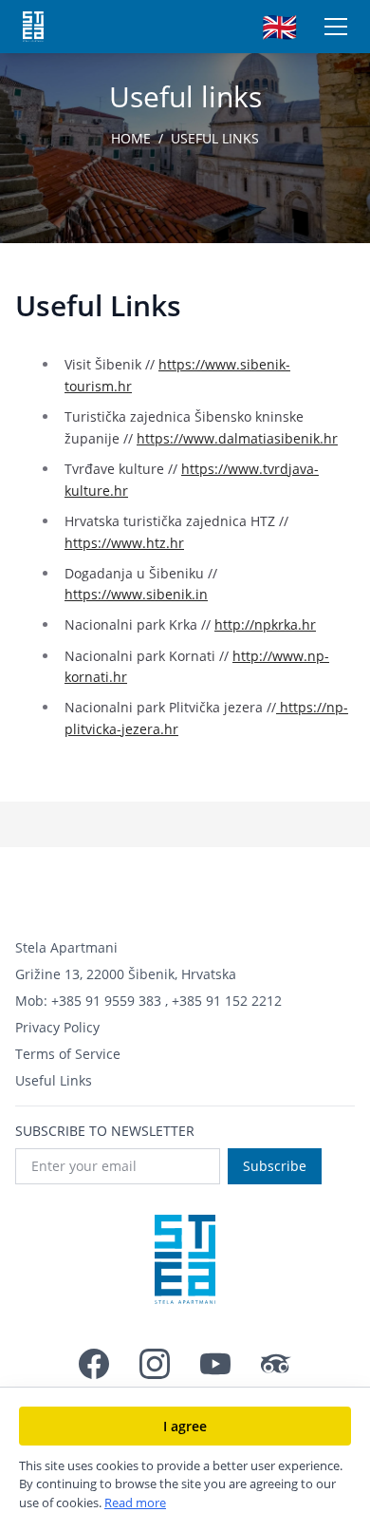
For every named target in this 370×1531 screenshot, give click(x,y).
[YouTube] (215, 1364)
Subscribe (274, 1166)
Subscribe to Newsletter (104, 1131)
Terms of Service (67, 1054)
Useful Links (53, 1080)
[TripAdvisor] (276, 1364)
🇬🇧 (279, 26)
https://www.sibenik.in (136, 594)
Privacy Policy (57, 1027)
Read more (135, 1502)
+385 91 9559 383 (106, 1001)
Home (131, 138)
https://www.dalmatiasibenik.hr (237, 438)
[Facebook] (94, 1364)
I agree (185, 1426)
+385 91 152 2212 (227, 1001)
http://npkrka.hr (265, 624)
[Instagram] (154, 1364)
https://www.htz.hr (124, 543)
